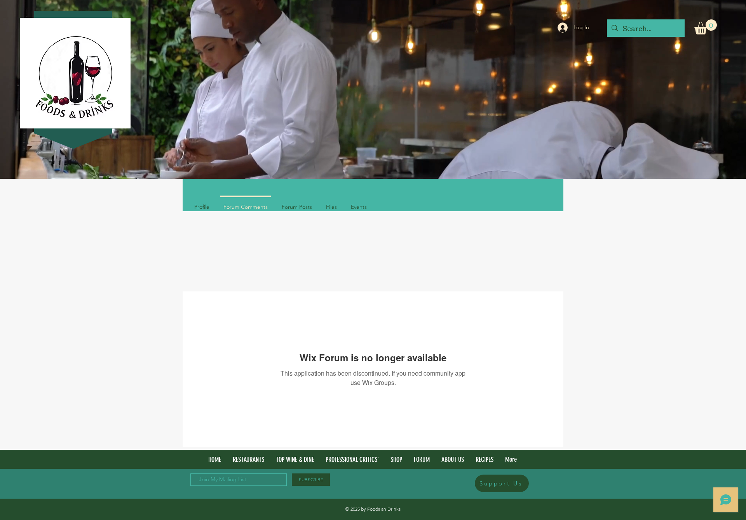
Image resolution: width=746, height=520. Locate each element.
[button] (705, 27)
